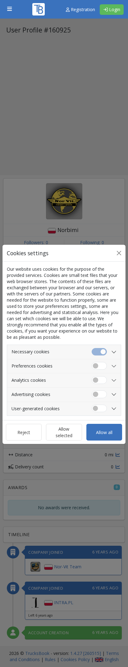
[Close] (119, 253)
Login (114, 9)
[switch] (99, 366)
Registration (82, 9)
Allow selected (64, 432)
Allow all (104, 432)
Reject (23, 432)
